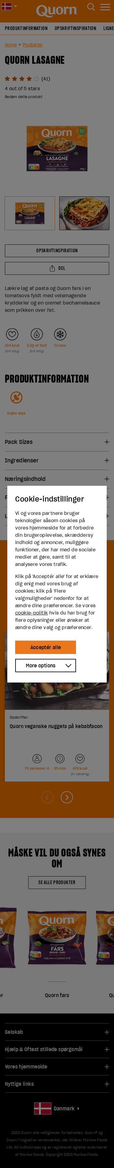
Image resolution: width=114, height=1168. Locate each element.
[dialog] (57, 584)
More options (41, 665)
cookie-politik (31, 613)
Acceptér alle (45, 647)
